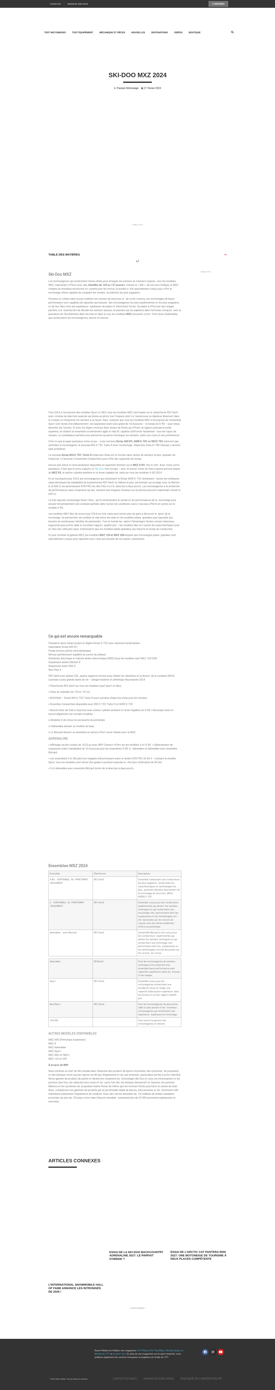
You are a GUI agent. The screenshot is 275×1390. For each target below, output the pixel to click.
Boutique (195, 32)
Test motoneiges (55, 32)
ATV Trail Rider (156, 1350)
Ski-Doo (99, 468)
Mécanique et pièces (112, 32)
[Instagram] (213, 1352)
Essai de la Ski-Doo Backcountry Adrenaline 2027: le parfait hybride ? (136, 1255)
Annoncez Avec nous (159, 1378)
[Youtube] (221, 1352)
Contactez (55, 4)
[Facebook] (205, 1352)
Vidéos (178, 32)
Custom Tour (119, 1354)
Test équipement (82, 32)
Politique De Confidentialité (201, 1378)
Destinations (159, 32)
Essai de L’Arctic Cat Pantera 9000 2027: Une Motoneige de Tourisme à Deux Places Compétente (198, 1255)
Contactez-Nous (125, 1378)
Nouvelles (138, 32)
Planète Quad (172, 1350)
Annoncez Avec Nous (77, 4)
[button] (225, 254)
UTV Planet (142, 1350)
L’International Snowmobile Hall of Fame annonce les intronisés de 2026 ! (75, 1288)
